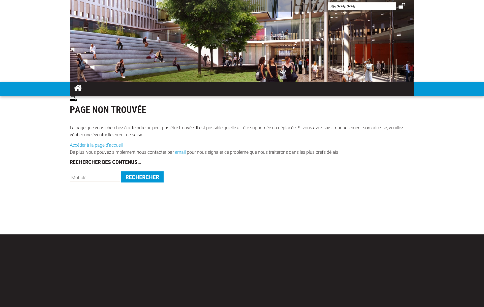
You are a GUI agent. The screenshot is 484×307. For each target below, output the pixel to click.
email (180, 152)
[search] (362, 6)
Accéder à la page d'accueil (96, 145)
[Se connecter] (405, 6)
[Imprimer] (75, 100)
